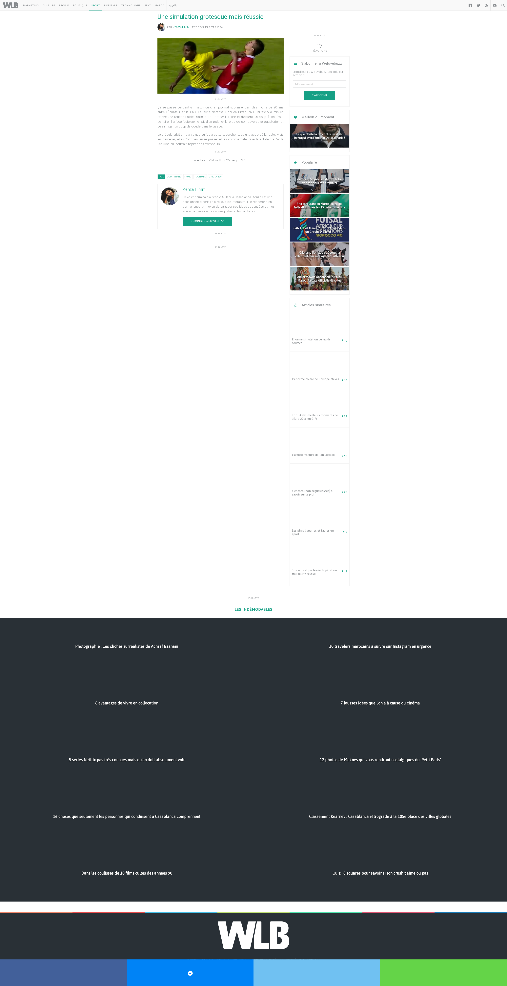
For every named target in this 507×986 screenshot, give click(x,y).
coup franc (174, 176)
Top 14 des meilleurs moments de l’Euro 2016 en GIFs (315, 416)
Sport (95, 5)
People (64, 5)
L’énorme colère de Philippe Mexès (315, 379)
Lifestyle (110, 5)
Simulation (215, 176)
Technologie (131, 5)
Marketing (31, 5)
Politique (80, 5)
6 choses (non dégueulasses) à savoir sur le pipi (312, 492)
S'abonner (319, 95)
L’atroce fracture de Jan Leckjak (313, 454)
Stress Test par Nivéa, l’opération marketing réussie (314, 571)
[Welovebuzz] (10, 5)
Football (200, 176)
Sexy (148, 5)
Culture (49, 5)
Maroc (160, 5)
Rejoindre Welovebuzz (207, 221)
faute (188, 176)
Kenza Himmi (181, 27)
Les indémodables (253, 609)
